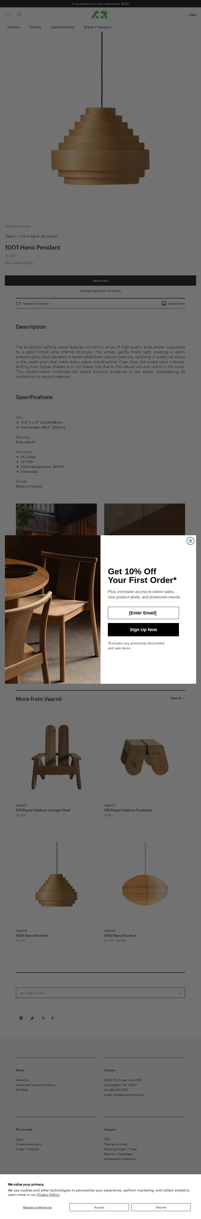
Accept (99, 1207)
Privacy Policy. (48, 1194)
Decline (161, 1207)
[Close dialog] (190, 541)
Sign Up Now (143, 629)
